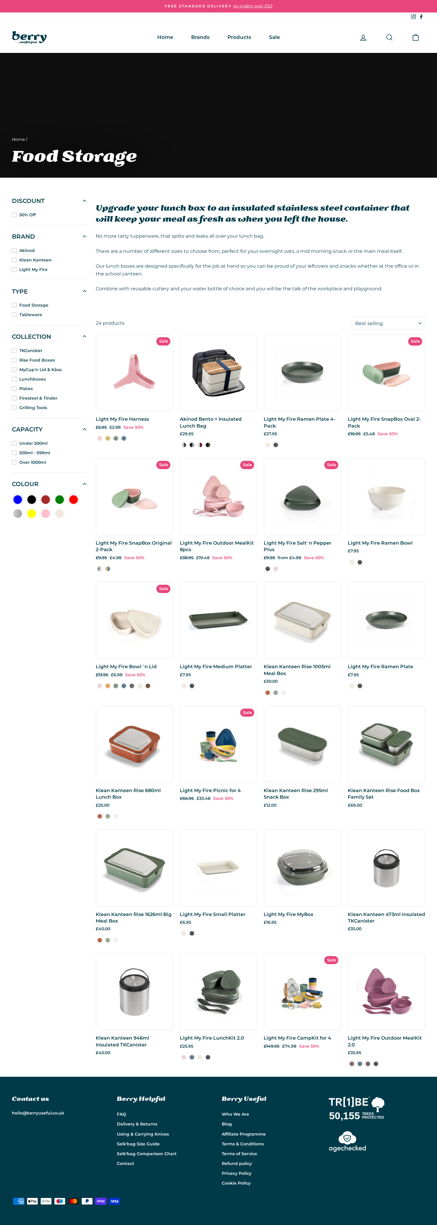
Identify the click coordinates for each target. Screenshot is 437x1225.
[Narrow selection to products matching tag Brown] (45, 499)
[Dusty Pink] (100, 438)
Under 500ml (33, 443)
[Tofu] (284, 693)
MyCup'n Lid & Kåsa (40, 369)
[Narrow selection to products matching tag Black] (31, 499)
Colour (25, 484)
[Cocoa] (148, 686)
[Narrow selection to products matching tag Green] (59, 499)
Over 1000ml (32, 462)
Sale (274, 37)
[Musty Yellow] (108, 438)
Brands (200, 37)
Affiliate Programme (244, 1134)
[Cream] (268, 445)
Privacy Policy (236, 1173)
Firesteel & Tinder (38, 398)
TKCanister (31, 350)
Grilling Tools (33, 407)
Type (20, 291)
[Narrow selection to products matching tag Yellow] (31, 513)
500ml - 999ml (34, 452)
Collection (31, 336)
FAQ (121, 1114)
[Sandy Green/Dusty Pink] (100, 569)
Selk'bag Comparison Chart (147, 1153)
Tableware (30, 314)
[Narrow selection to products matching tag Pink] (45, 513)
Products (239, 37)
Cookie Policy (236, 1183)
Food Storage (33, 305)
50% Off (27, 214)
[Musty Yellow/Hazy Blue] (108, 569)
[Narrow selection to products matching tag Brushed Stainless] (17, 513)
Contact (125, 1163)
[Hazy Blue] (124, 438)
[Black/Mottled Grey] (192, 445)
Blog (227, 1124)
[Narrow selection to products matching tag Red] (73, 499)
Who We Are (235, 1114)
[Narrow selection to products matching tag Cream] (59, 513)
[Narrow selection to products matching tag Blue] (17, 499)
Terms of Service (239, 1153)
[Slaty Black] (132, 686)
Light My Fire (33, 269)
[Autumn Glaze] (268, 693)
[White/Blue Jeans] (184, 445)
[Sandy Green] (116, 438)
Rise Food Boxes (37, 360)
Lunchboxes (32, 379)
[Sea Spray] (276, 693)
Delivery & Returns (137, 1124)
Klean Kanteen (35, 260)
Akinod (27, 250)
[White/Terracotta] (200, 445)
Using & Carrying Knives (143, 1134)
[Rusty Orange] (108, 686)
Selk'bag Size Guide (138, 1144)
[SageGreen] (276, 445)
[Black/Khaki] (208, 445)
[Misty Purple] (352, 1064)
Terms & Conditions (243, 1144)
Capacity (27, 429)
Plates (26, 388)
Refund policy (237, 1163)
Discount (28, 200)
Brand (23, 236)
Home (165, 37)
